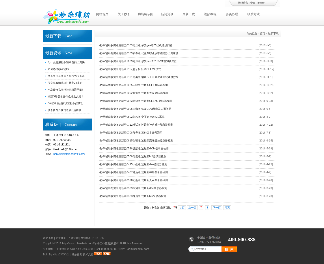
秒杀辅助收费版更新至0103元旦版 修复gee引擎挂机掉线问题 (136, 45)
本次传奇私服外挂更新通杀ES (65, 89)
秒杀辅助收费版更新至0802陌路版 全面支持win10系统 (132, 116)
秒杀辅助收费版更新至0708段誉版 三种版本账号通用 (131, 132)
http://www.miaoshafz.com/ (69, 154)
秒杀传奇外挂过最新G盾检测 (64, 110)
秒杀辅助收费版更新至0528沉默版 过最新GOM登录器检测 (134, 148)
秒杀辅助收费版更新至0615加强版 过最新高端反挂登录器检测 (136, 140)
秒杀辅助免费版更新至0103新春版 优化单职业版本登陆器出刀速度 (139, 53)
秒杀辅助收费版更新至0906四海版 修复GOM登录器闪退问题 (135, 108)
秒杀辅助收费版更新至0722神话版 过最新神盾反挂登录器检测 (136, 124)
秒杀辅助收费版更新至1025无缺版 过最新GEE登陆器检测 (134, 85)
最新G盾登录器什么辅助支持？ (66, 96)
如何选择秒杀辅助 (58, 69)
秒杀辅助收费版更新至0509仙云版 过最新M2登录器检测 (133, 156)
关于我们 (61, 238)
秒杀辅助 (77, 254)
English (261, 2)
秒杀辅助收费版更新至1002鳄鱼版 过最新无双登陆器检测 (134, 93)
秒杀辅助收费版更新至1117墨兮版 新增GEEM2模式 (130, 69)
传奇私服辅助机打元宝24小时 (65, 82)
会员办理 (232, 14)
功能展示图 (145, 14)
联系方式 (253, 14)
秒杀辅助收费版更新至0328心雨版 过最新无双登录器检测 (134, 180)
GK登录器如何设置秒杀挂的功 (65, 103)
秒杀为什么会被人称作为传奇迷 (66, 76)
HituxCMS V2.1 (62, 254)
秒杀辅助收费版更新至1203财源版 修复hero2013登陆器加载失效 (138, 61)
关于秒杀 (124, 14)
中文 (252, 2)
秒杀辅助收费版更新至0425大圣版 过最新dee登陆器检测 (133, 164)
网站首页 (102, 14)
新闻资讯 (167, 14)
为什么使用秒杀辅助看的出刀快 (66, 62)
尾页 (227, 207)
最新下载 (188, 14)
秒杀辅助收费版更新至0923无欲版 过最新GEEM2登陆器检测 (136, 100)
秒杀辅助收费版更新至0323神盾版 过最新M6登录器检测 (133, 196)
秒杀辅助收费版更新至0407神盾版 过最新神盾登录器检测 (134, 172)
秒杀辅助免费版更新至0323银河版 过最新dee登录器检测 (133, 188)
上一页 (192, 207)
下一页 (217, 207)
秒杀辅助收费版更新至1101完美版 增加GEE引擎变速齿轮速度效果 (139, 77)
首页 (262, 33)
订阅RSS (98, 238)
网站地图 (86, 238)
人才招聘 (73, 238)
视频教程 (210, 14)
